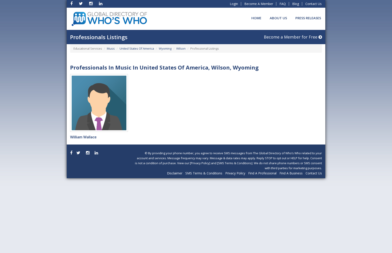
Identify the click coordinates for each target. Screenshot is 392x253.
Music (111, 48)
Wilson (181, 48)
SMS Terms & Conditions (203, 173)
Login (234, 3)
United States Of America (137, 48)
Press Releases (308, 18)
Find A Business (291, 173)
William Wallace (83, 137)
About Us (278, 18)
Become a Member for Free (291, 37)
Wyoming (165, 48)
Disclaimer (174, 173)
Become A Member (258, 3)
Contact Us (313, 3)
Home (256, 18)
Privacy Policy (235, 173)
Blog (295, 3)
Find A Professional (262, 173)
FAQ (282, 3)
